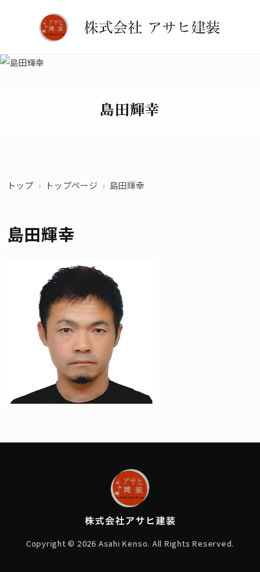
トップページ (71, 185)
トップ (20, 185)
